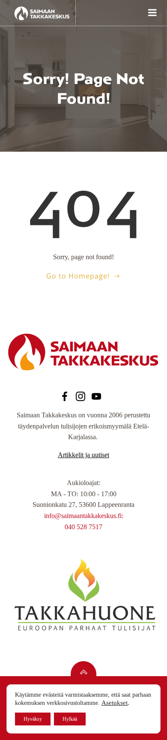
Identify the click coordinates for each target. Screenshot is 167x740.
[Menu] (151, 13)
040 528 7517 (83, 526)
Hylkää (70, 719)
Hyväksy (33, 719)
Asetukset (114, 702)
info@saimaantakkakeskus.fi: (83, 515)
